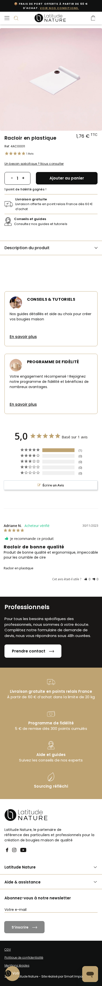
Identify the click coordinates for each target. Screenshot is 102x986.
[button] (87, 579)
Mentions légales (16, 965)
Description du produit (27, 248)
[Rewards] (12, 973)
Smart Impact (74, 976)
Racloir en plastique (18, 568)
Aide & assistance (22, 882)
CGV (7, 949)
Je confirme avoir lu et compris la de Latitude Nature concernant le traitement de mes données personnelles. (53, 923)
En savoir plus (23, 337)
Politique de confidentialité (23, 957)
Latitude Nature (20, 867)
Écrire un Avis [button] (53, 485)
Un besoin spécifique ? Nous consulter (34, 164)
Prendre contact (28, 651)
